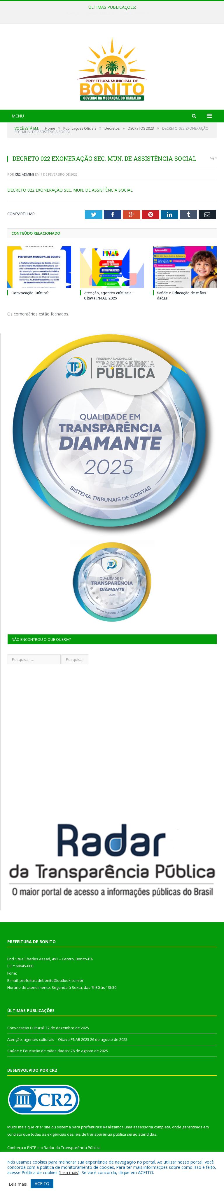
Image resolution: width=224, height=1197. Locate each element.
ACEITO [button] (42, 1183)
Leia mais (69, 1172)
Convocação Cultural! (30, 292)
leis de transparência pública (100, 1134)
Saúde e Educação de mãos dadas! (38, 1050)
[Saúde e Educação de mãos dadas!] (185, 267)
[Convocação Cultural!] (39, 267)
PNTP (31, 1147)
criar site (42, 1127)
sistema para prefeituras (79, 1127)
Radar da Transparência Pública (72, 1147)
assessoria (143, 1127)
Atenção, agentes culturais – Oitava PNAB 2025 (111, 13)
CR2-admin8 (24, 174)
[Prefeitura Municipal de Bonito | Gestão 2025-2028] (112, 67)
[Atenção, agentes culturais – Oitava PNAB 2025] (112, 267)
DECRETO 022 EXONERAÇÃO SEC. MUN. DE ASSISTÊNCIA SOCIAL (70, 190)
